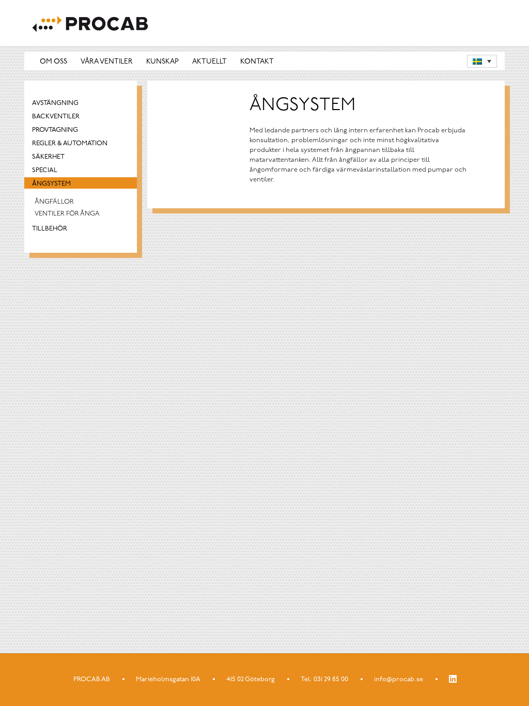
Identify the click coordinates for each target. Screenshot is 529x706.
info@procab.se (398, 679)
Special (44, 170)
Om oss (53, 62)
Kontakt (257, 62)
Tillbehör (49, 228)
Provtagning (55, 130)
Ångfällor (54, 201)
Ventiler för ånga (67, 213)
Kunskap (162, 62)
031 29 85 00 (331, 679)
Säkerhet (48, 157)
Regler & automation (69, 143)
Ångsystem (51, 183)
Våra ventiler (107, 62)
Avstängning (55, 103)
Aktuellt (209, 62)
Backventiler (56, 116)
